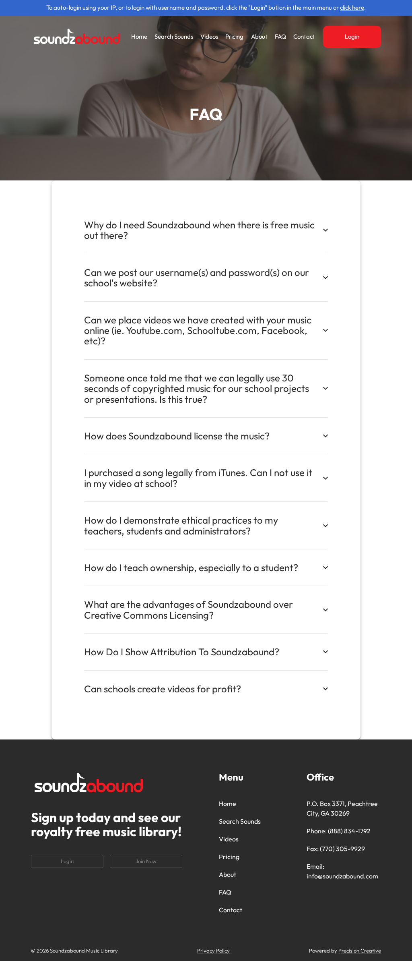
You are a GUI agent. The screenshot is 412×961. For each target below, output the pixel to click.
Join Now (146, 861)
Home (139, 36)
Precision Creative (359, 950)
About (259, 36)
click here (352, 7)
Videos (209, 36)
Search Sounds (173, 36)
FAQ (280, 36)
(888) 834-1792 (349, 831)
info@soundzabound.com (342, 876)
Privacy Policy (213, 950)
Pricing (234, 36)
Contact (304, 36)
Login (352, 36)
